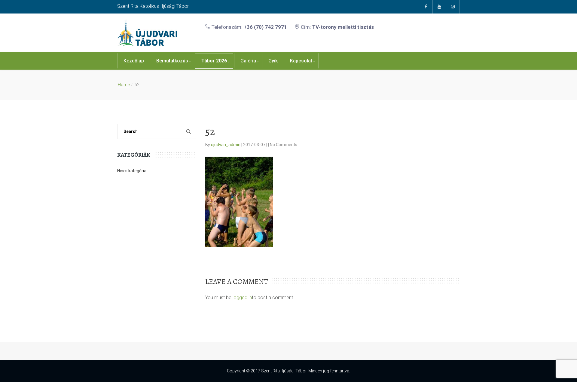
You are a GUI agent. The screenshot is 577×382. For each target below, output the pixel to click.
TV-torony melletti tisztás (343, 27)
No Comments (283, 144)
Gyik (273, 61)
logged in (242, 297)
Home (124, 84)
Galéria (248, 61)
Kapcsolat (301, 61)
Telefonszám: (248, 27)
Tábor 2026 (214, 61)
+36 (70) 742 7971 (265, 27)
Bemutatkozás (172, 61)
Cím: (337, 27)
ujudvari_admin (226, 144)
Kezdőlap (134, 61)
